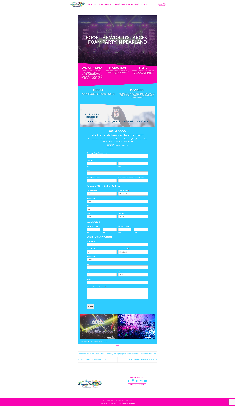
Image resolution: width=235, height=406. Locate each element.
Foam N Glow (139, 353)
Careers (120, 401)
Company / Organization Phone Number (131, 178)
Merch (116, 4)
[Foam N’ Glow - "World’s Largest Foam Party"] (77, 4)
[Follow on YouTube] (145, 381)
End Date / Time (124, 226)
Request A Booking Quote (129, 4)
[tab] (110, 146)
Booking (110, 401)
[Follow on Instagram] (133, 381)
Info (115, 401)
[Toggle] (82, 342)
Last (119, 166)
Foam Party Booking (115, 353)
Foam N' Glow (106, 353)
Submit (90, 306)
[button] (162, 4)
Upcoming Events (105, 4)
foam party (147, 353)
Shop (95, 4)
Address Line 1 (123, 190)
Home (90, 4)
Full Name (90, 160)
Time (104, 232)
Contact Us (143, 4)
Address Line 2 (91, 198)
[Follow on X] (137, 381)
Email (89, 170)
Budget (89, 279)
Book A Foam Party (97, 353)
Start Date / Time (93, 226)
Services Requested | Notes (96, 287)
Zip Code (121, 213)
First (88, 166)
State (89, 213)
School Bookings (125, 353)
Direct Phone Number (94, 178)
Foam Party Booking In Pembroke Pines (141, 359)
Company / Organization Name (97, 153)
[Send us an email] (141, 381)
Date (88, 232)
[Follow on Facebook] (128, 381)
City (88, 206)
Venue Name (91, 241)
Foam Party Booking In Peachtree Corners (94, 359)
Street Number (92, 190)
